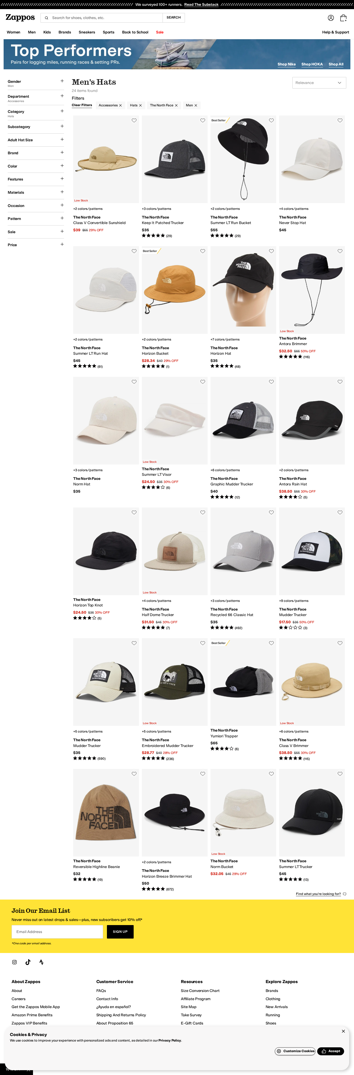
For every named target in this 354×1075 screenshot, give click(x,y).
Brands (272, 990)
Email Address (29, 931)
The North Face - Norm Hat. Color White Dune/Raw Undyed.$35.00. (106, 438)
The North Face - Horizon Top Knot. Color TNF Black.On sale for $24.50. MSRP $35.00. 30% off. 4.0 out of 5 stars (106, 569)
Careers (19, 999)
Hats (133, 105)
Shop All (336, 64)
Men (189, 105)
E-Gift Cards (192, 1023)
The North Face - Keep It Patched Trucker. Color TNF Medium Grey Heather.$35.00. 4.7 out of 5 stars (175, 177)
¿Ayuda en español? (113, 1006)
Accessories (108, 105)
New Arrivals (277, 1006)
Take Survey (191, 1015)
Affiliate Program (195, 999)
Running (273, 1015)
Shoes (271, 1023)
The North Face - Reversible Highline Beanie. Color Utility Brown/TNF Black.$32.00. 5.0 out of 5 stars (106, 830)
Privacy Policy (169, 1040)
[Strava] (41, 962)
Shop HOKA (312, 64)
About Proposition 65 (114, 1023)
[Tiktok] (28, 962)
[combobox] (101, 18)
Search (174, 17)
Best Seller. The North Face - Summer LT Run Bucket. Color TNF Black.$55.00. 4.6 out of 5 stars (243, 177)
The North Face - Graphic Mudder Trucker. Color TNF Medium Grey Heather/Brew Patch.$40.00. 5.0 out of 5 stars (243, 438)
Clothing (273, 999)
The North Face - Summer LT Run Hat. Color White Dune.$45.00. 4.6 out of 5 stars (106, 307)
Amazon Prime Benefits (32, 1015)
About (17, 990)
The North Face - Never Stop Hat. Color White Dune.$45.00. (312, 177)
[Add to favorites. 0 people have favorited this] (134, 120)
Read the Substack (201, 4)
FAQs (101, 990)
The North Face (161, 105)
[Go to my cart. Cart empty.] (343, 18)
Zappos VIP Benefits (29, 1023)
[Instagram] (14, 962)
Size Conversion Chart (200, 990)
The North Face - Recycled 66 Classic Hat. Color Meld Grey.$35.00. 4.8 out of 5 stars (243, 569)
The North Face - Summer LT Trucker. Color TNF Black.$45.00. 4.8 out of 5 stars (312, 830)
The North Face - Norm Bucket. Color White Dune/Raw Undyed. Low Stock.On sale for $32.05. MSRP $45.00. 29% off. (243, 830)
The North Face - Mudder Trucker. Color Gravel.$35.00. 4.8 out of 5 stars (106, 699)
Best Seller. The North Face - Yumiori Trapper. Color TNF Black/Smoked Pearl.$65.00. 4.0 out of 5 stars (243, 699)
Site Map (189, 1006)
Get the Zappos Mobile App (36, 1006)
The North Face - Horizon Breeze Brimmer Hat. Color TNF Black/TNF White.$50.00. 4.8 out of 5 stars (175, 830)
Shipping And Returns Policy (121, 1015)
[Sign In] (331, 18)
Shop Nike (287, 64)
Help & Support (335, 32)
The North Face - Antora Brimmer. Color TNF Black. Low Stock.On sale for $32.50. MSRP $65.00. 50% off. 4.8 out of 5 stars (312, 307)
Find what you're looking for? (318, 894)
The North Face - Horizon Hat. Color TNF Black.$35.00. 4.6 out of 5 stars (243, 307)
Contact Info (107, 999)
